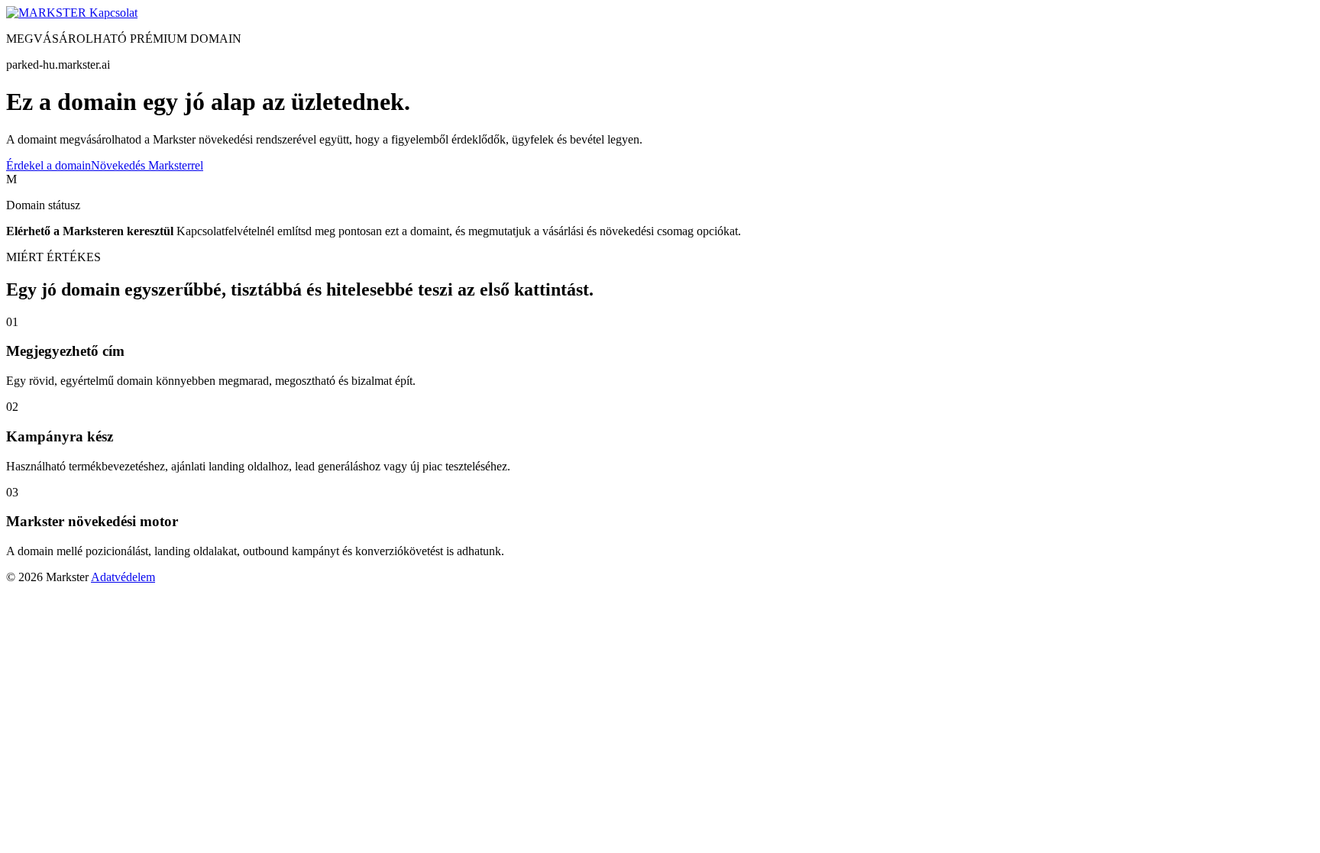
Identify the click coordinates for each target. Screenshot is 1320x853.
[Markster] (47, 12)
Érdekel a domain (48, 165)
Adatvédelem (123, 576)
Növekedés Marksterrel (147, 165)
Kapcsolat (113, 12)
